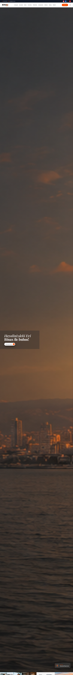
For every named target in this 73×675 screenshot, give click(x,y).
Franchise (30, 5)
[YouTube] (70, 1)
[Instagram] (63, 1)
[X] (68, 1)
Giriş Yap (65, 5)
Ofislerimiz (35, 5)
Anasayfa (16, 5)
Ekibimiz (46, 5)
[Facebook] (66, 1)
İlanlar (25, 5)
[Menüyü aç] (70, 5)
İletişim (54, 5)
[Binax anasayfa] (5, 5)
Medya (50, 5)
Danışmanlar (40, 5)
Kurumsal (21, 5)
